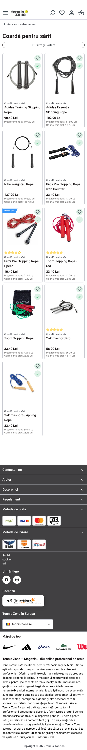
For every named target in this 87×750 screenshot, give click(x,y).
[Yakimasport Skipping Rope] (22, 383)
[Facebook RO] (6, 580)
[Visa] (24, 521)
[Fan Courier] (9, 544)
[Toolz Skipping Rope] (22, 306)
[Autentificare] (71, 13)
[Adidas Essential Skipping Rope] (64, 75)
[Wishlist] (62, 12)
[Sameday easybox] (39, 544)
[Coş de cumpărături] (81, 12)
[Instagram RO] (17, 580)
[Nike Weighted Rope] (22, 152)
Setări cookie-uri (6, 559)
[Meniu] (5, 13)
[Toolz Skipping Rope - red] (64, 229)
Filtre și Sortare (45, 45)
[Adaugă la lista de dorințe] (37, 58)
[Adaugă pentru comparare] (37, 66)
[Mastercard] (39, 521)
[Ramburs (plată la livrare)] (54, 521)
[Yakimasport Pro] (64, 306)
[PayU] (9, 521)
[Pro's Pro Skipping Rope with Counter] (64, 152)
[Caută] (52, 13)
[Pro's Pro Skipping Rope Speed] (22, 229)
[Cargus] (24, 544)
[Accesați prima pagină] (19, 13)
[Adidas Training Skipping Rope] (22, 75)
